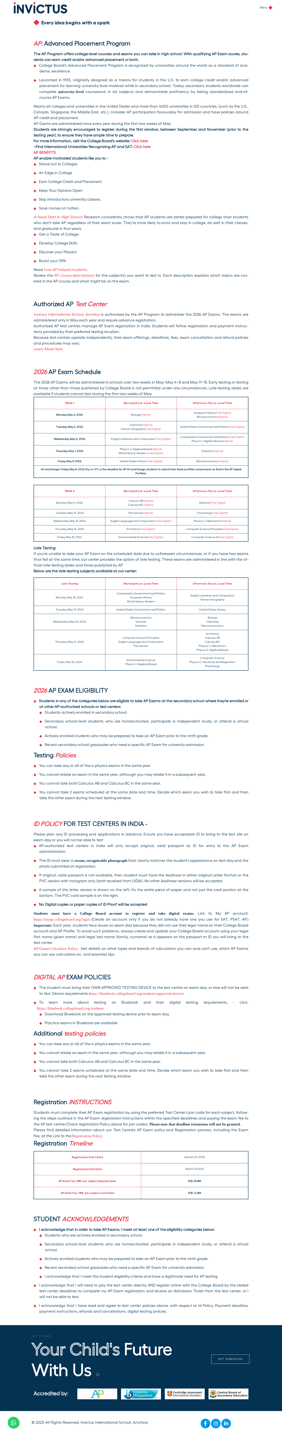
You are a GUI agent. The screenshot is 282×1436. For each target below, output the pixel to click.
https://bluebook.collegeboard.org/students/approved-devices (137, 993)
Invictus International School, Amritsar (114, 1422)
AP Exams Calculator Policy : (57, 948)
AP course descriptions (74, 275)
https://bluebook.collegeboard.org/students (71, 1008)
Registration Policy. (87, 1136)
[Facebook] (205, 1423)
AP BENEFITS (45, 152)
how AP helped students (65, 270)
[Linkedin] (226, 1423)
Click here (139, 141)
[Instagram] (216, 1423)
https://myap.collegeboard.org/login (62, 919)
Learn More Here (48, 349)
